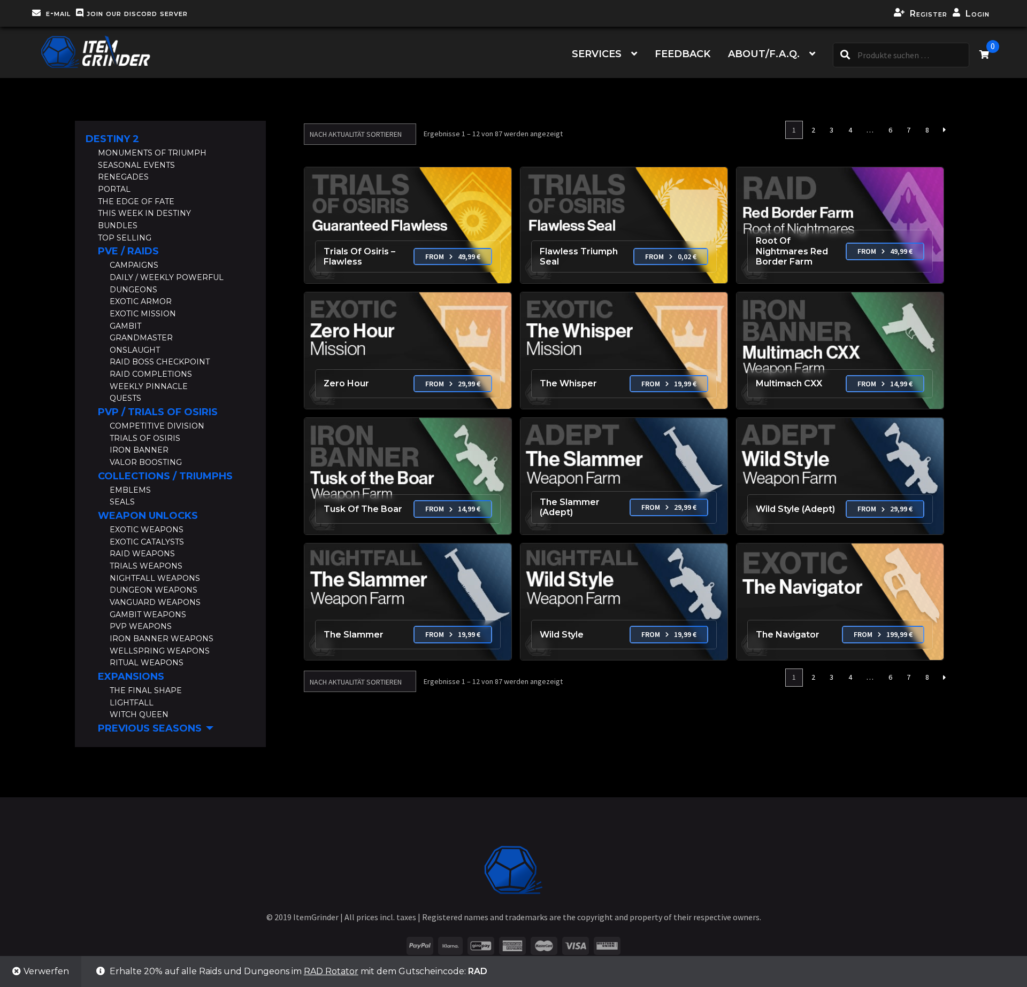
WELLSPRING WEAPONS (160, 651)
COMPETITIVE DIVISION (157, 426)
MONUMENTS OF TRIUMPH (152, 153)
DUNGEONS (133, 289)
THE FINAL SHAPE (146, 690)
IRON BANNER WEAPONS (161, 638)
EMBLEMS (130, 490)
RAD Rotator (331, 971)
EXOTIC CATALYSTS (147, 542)
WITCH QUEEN (139, 714)
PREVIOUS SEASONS (150, 728)
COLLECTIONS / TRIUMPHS (165, 476)
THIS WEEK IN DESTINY (144, 213)
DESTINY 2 (112, 139)
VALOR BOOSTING (146, 462)
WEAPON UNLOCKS (148, 516)
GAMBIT (125, 326)
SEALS (122, 502)
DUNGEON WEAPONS (153, 590)
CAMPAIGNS (134, 265)
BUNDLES (117, 225)
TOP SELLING (124, 238)
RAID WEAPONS (142, 553)
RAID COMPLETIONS (151, 374)
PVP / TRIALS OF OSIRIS (158, 412)
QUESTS (125, 398)
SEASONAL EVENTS (136, 165)
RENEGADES (123, 177)
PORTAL (114, 189)
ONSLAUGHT (135, 350)
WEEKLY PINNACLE (149, 386)
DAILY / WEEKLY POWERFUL (167, 277)
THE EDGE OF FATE (136, 201)
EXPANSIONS (131, 676)
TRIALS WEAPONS (146, 566)
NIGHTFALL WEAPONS (155, 578)
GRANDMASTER (141, 338)
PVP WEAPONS (141, 626)
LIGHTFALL (132, 703)
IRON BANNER (139, 450)
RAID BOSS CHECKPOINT (160, 362)
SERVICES (597, 54)
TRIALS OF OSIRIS (145, 438)
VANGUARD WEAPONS (155, 602)
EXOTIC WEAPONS (146, 529)
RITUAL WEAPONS (146, 662)
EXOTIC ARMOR (141, 301)
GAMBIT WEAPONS (148, 614)
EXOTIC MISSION (143, 313)
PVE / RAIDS (128, 251)
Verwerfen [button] (46, 971)
